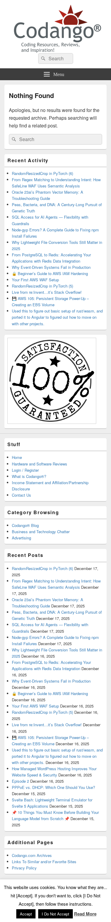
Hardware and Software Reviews (39, 464)
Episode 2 (20, 781)
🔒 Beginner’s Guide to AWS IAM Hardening (50, 273)
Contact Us (21, 495)
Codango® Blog (25, 525)
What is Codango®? (29, 476)
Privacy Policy (24, 868)
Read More (85, 913)
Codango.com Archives (32, 855)
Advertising (21, 538)
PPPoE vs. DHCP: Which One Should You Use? (53, 787)
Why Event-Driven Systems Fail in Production (51, 267)
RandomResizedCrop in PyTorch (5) (42, 286)
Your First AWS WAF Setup (35, 279)
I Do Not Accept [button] (55, 914)
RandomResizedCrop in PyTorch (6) (42, 173)
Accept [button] (26, 914)
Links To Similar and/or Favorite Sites (44, 861)
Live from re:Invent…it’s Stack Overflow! (47, 292)
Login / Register (25, 470)
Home (17, 457)
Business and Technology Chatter (41, 531)
